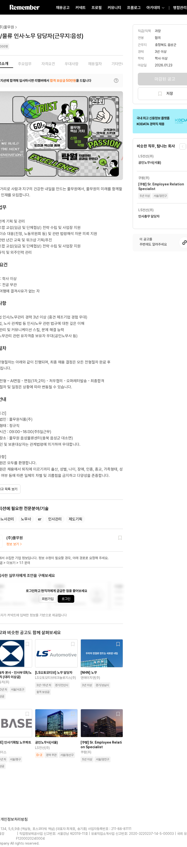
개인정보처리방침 (14, 819)
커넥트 (80, 7)
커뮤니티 (114, 7)
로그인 (66, 599)
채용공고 (63, 7)
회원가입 (48, 599)
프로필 (97, 7)
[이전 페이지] (182, 146)
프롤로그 (134, 7)
